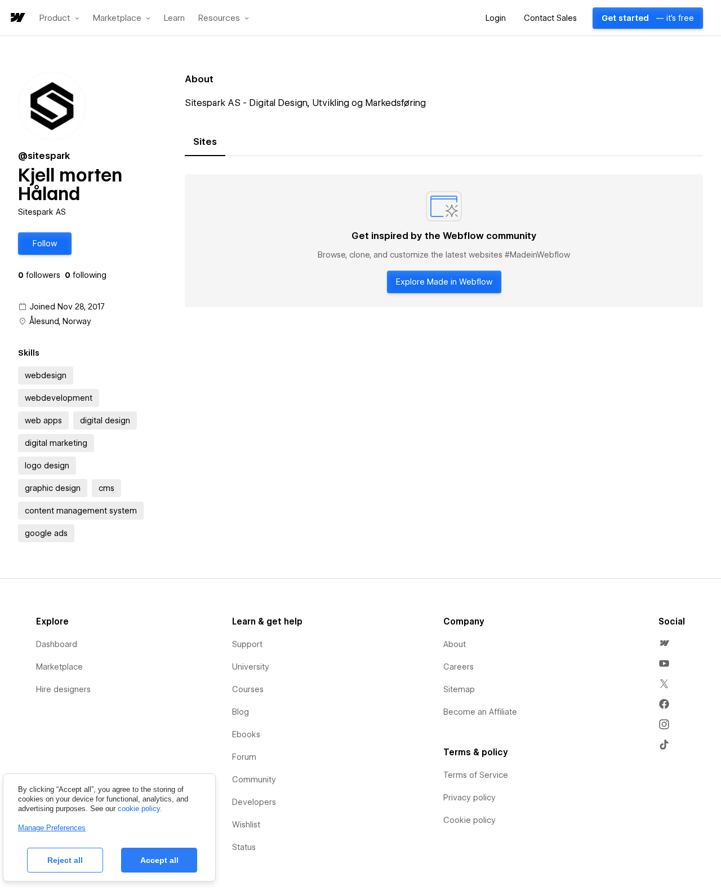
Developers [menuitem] (254, 802)
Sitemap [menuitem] (459, 689)
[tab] (205, 142)
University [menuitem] (250, 666)
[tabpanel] (444, 240)
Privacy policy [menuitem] (469, 797)
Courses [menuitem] (248, 689)
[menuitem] (664, 643)
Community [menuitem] (254, 779)
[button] (59, 18)
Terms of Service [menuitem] (475, 775)
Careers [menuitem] (458, 666)
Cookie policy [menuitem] (469, 820)
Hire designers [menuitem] (63, 689)
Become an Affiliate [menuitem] (480, 711)
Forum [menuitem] (244, 756)
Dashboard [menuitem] (56, 644)
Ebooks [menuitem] (246, 734)
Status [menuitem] (244, 847)
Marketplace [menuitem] (59, 666)
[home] (17, 18)
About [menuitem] (454, 644)
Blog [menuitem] (240, 711)
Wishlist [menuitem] (246, 824)
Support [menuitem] (247, 644)
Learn (174, 18)
